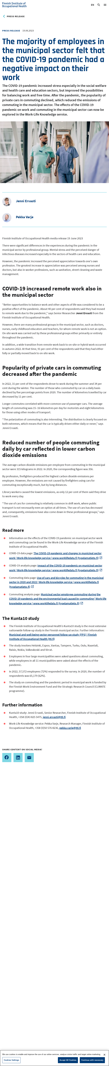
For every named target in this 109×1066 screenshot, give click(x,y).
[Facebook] (6, 757)
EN (92, 5)
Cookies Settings (11, 1060)
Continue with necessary (92, 1060)
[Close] (104, 1055)
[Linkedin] (18, 757)
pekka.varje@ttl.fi (70, 728)
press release (16, 16)
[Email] (29, 757)
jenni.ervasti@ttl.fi (54, 717)
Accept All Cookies (67, 1060)
